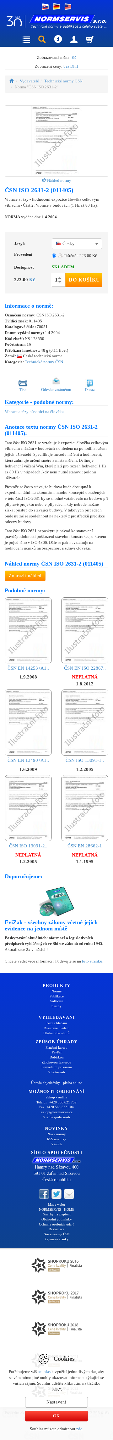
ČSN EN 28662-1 (84, 845)
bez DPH (70, 66)
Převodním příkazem (56, 1067)
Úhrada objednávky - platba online (56, 1083)
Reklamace (56, 1229)
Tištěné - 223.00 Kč (80, 255)
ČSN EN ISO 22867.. (85, 668)
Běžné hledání (56, 1023)
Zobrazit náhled (25, 575)
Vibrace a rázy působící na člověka (34, 411)
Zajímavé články (57, 1239)
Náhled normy (58, 180)
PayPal (57, 1052)
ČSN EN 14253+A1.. (28, 668)
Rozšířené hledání (56, 1028)
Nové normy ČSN (57, 1234)
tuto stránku (92, 961)
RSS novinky (56, 1139)
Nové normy (56, 1134)
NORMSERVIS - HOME (56, 1209)
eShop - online (56, 1097)
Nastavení (56, 1402)
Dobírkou (57, 1057)
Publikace (57, 996)
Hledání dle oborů (56, 1033)
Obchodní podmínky (56, 1219)
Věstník (56, 1144)
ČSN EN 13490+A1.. (28, 760)
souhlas (44, 1371)
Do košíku (84, 279)
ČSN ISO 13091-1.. (85, 760)
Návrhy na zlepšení (57, 1214)
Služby (56, 1006)
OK (56, 1416)
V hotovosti (56, 1072)
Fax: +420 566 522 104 (56, 1107)
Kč (74, 57)
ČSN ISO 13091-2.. (28, 845)
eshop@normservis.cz (57, 1112)
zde (79, 1428)
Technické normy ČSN (63, 81)
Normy (56, 991)
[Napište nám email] (69, 1193)
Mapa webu (56, 1204)
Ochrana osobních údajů (56, 1224)
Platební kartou (56, 1047)
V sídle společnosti (56, 1117)
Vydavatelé (29, 81)
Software (56, 1001)
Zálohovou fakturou (56, 1062)
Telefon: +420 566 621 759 (56, 1102)
